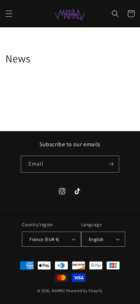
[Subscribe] (111, 164)
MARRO (58, 290)
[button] (9, 14)
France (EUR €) (44, 239)
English (96, 239)
